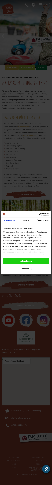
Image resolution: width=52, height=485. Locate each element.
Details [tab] (26, 220)
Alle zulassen (26, 261)
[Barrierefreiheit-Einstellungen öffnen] (46, 469)
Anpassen (24, 269)
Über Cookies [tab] (42, 220)
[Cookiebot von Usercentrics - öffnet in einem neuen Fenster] (38, 214)
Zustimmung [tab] (9, 220)
